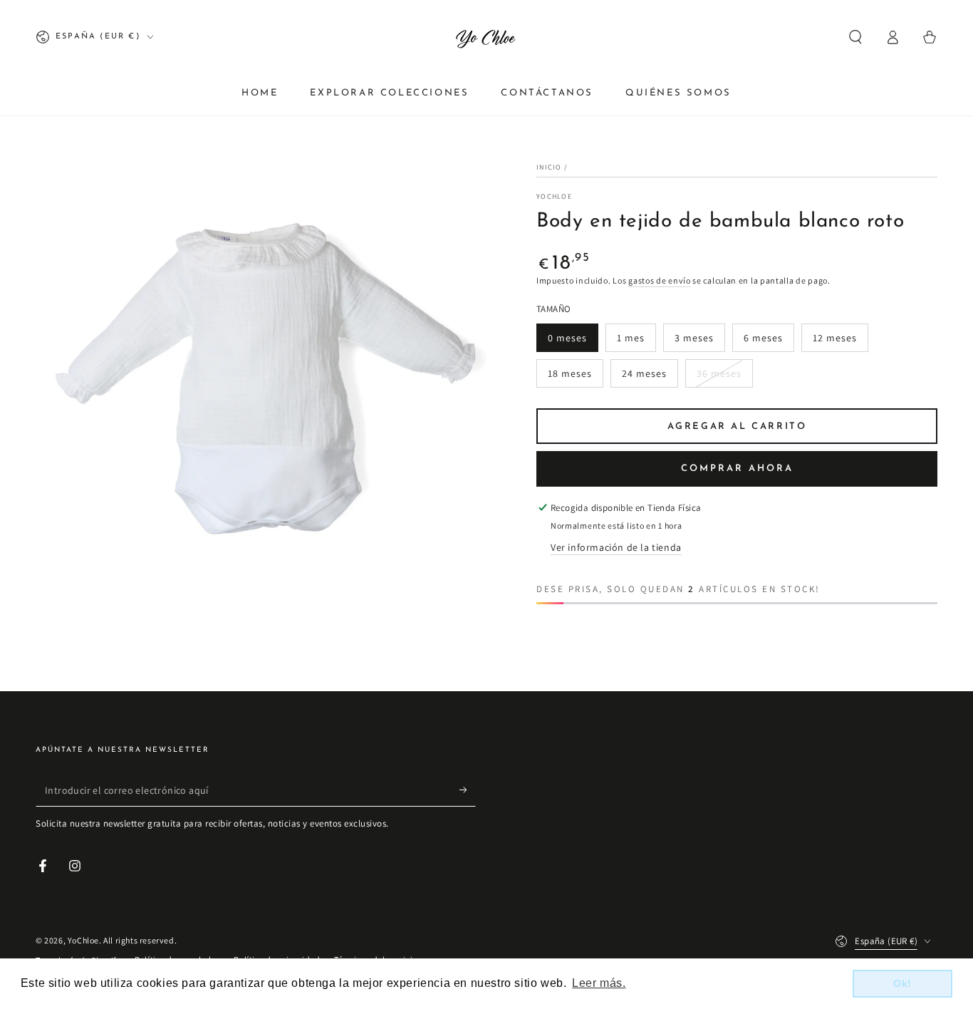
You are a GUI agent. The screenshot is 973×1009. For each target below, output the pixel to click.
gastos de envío (659, 280)
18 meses (570, 373)
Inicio (549, 167)
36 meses (719, 373)
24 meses (644, 373)
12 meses (835, 337)
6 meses (763, 337)
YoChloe (554, 196)
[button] (855, 37)
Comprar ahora (737, 468)
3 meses (694, 337)
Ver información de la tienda (616, 547)
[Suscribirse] (467, 790)
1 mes (631, 337)
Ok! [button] (902, 983)
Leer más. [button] (598, 983)
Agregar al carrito (737, 426)
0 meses (567, 337)
